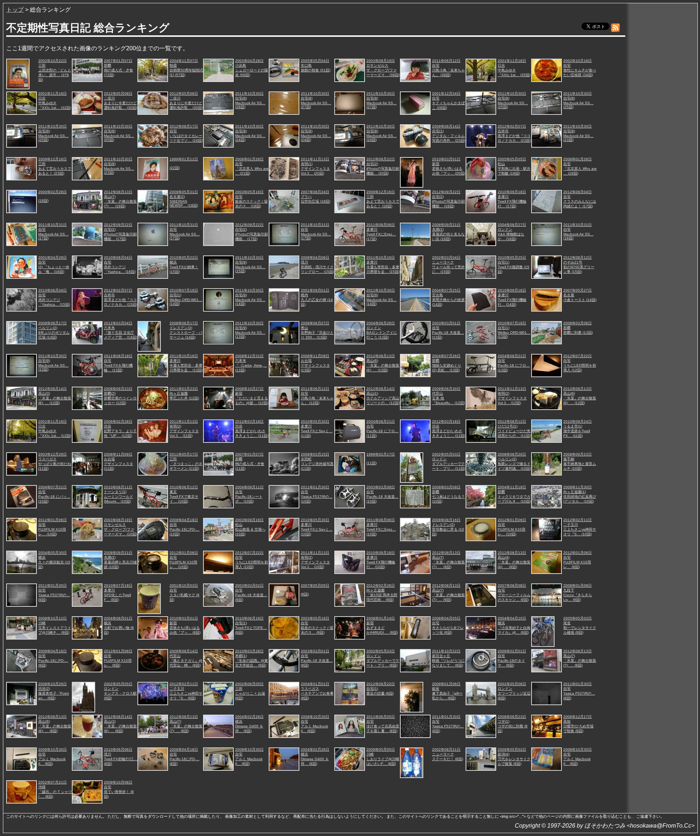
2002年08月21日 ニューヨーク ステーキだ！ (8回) (447, 754)
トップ (15, 10)
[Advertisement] (662, 116)
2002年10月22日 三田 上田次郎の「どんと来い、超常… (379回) (54, 70)
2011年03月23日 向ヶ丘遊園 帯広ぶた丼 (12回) (184, 393)
